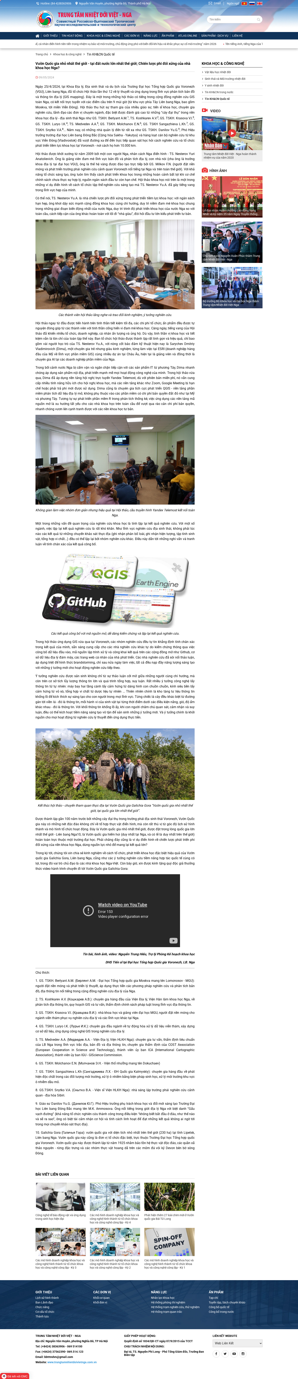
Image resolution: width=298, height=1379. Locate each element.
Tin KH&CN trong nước (219, 92)
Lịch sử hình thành (47, 1297)
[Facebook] (216, 1354)
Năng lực (151, 35)
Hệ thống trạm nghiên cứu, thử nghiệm (175, 1307)
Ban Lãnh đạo (44, 1302)
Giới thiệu (50, 35)
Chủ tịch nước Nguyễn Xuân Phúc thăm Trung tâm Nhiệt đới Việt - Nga (231, 257)
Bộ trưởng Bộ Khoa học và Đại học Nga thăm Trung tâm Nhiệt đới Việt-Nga (231, 303)
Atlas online (187, 35)
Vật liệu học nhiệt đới (218, 72)
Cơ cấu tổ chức (44, 1311)
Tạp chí (213, 1297)
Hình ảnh (218, 171)
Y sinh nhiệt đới (214, 85)
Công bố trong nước (221, 1311)
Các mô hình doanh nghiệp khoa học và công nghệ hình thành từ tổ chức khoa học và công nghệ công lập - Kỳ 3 (60, 1264)
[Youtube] (234, 1354)
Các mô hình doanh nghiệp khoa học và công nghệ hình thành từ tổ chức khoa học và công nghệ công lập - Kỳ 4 (114, 1219)
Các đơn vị (131, 35)
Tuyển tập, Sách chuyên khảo (227, 1302)
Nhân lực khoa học (163, 1297)
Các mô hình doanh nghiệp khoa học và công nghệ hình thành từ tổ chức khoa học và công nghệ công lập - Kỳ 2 (114, 1264)
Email (217, 3)
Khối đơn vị (100, 1302)
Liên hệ (237, 35)
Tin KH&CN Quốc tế (217, 98)
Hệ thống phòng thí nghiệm (168, 1302)
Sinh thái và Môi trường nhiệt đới (225, 78)
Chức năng (42, 1307)
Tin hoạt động (72, 35)
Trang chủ (41, 54)
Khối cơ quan (101, 1297)
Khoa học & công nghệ (103, 35)
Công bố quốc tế (219, 1307)
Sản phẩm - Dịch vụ (214, 35)
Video (215, 111)
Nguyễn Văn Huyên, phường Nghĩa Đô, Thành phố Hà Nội (114, 3)
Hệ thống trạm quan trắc (166, 1311)
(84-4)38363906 (61, 3)
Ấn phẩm (168, 35)
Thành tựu (42, 1316)
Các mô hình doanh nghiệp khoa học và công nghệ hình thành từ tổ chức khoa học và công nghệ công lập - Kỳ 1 (169, 1264)
